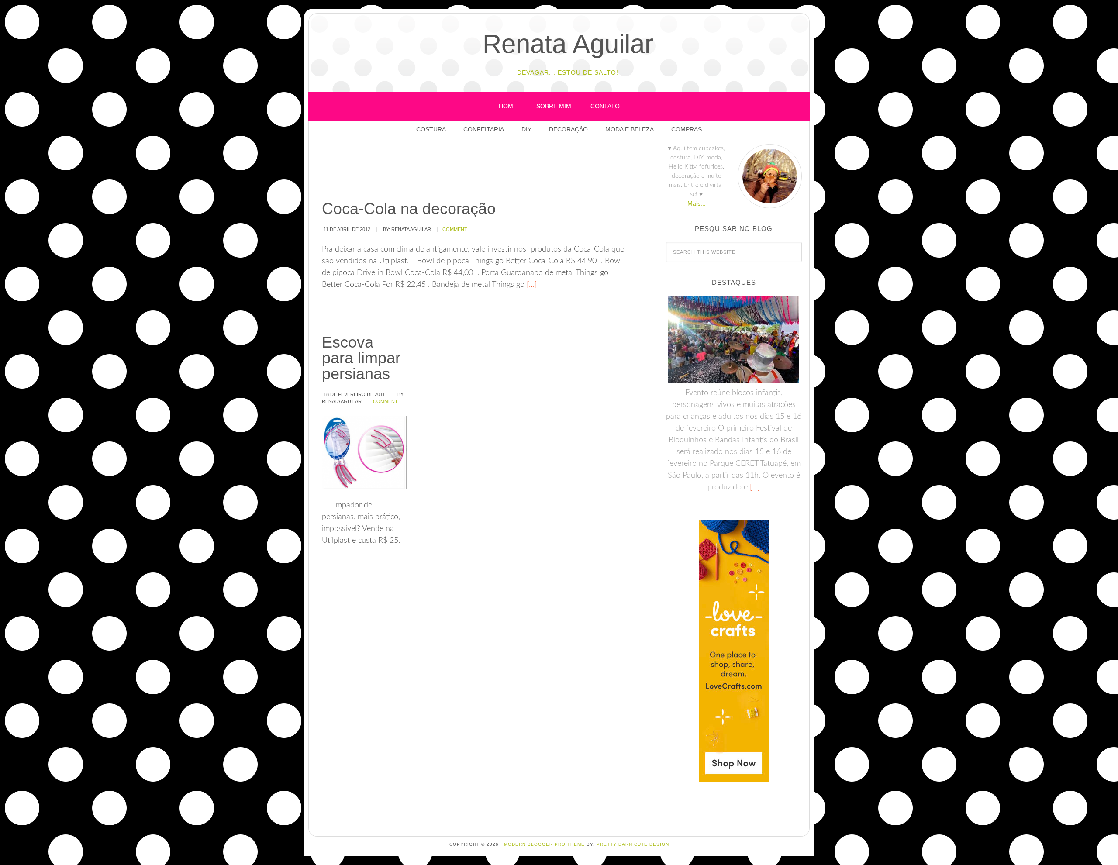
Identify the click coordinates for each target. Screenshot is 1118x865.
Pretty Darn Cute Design (633, 844)
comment (454, 229)
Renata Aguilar (568, 44)
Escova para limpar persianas (361, 358)
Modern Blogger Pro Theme (544, 844)
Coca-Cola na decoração (409, 208)
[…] (530, 285)
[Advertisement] (479, 170)
